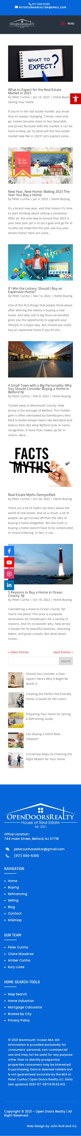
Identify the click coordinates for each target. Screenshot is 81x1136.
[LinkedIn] (9, 585)
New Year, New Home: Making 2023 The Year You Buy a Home (39, 193)
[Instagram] (9, 574)
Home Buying (62, 97)
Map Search (17, 994)
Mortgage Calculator (25, 1007)
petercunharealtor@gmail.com (39, 849)
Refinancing (17, 894)
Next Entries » (63, 652)
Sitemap (15, 920)
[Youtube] (9, 562)
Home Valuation (21, 1001)
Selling (13, 900)
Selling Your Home (21, 102)
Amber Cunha (19, 960)
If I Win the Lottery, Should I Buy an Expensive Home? (35, 290)
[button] (75, 98)
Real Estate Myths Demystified (31, 494)
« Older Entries (18, 652)
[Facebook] (9, 551)
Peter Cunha (20, 97)
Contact (15, 913)
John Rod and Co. (63, 1126)
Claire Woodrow (21, 954)
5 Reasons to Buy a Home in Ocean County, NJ (35, 594)
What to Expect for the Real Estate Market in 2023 (34, 91)
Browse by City (20, 1014)
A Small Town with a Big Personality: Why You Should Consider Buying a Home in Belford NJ (40, 388)
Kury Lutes (16, 967)
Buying (13, 887)
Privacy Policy (19, 1020)
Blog (11, 907)
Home (12, 881)
